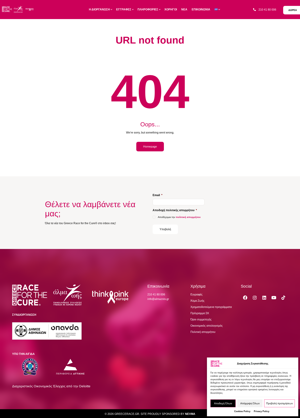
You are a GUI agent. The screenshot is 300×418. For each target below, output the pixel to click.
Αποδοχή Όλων (223, 403)
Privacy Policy (261, 411)
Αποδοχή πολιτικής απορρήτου (175, 210)
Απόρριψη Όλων (250, 403)
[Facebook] (245, 297)
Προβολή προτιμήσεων (279, 403)
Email (157, 195)
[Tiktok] (283, 297)
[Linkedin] (264, 297)
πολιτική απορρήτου (188, 217)
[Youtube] (273, 297)
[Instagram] (254, 297)
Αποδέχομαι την (179, 217)
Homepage (150, 146)
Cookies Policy (242, 411)
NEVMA (190, 413)
